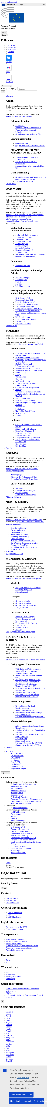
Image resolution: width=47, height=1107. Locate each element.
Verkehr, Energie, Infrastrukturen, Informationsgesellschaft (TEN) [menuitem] (28, 681)
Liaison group (11, 991)
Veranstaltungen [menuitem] (21, 493)
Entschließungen (17, 795)
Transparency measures (15, 939)
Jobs (7, 972)
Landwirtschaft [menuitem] (21, 621)
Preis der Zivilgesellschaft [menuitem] (25, 302)
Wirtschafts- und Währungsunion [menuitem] (27, 368)
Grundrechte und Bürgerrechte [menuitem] (27, 388)
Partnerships (15, 850)
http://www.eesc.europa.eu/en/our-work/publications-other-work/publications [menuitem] (22, 220)
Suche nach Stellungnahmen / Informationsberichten (23, 785)
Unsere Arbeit (11, 184)
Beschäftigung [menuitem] (20, 373)
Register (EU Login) (18, 768)
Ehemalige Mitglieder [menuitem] (23, 590)
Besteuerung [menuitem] (20, 413)
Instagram (12, 47)
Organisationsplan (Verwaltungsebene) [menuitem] (30, 146)
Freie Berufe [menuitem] (20, 625)
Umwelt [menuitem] (18, 379)
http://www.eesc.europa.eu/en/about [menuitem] (19, 116)
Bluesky (9, 62)
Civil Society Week (18, 827)
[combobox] (27, 88)
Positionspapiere (17, 793)
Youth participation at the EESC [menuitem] (27, 440)
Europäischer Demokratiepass (22, 833)
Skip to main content (9, 2)
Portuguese (10, 1052)
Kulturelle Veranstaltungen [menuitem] (25, 495)
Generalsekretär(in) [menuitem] (22, 143)
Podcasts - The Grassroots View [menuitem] (23, 541)
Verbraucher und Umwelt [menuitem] (25, 619)
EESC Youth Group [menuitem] (23, 741)
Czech (8, 1014)
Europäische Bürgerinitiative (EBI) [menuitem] (28, 309)
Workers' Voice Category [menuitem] (24, 617)
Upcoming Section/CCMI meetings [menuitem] (24, 479)
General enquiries (12, 903)
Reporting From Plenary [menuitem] (20, 536)
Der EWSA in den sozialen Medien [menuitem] (24, 543)
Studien (13, 816)
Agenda (9, 448)
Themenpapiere (16, 814)
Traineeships (10, 974)
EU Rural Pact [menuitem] (21, 446)
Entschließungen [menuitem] (21, 246)
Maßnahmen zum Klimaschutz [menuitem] (27, 358)
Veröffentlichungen (18, 812)
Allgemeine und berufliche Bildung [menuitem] (28, 370)
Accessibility (6, 86)
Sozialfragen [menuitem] (20, 409)
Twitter (11, 52)
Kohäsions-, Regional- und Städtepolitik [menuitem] (30, 360)
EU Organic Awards (18, 846)
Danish (8, 1016)
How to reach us (12, 898)
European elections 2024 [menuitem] (24, 300)
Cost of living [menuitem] (20, 444)
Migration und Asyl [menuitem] (22, 398)
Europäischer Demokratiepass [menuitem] (26, 304)
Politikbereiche (11, 326)
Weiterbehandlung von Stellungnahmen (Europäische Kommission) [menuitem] (30, 255)
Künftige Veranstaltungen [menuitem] (25, 490)
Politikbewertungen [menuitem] (22, 286)
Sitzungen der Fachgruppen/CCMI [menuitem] (24, 477)
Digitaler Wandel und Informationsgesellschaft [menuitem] (24, 365)
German (9, 1018)
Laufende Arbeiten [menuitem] (22, 248)
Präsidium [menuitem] (19, 132)
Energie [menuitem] (18, 375)
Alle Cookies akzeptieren (21, 1095)
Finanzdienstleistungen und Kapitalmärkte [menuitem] (25, 384)
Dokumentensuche (20, 808)
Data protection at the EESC (16, 927)
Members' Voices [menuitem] (17, 539)
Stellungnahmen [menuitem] (21, 239)
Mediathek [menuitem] (17, 549)
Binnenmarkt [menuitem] (20, 407)
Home (8, 863)
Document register (15, 913)
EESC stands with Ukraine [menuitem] (25, 319)
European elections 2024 (20, 829)
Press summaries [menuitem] (17, 532)
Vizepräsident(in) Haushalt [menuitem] (25, 130)
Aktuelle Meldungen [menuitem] (18, 528)
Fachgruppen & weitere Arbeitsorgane (20, 632)
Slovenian (9, 1059)
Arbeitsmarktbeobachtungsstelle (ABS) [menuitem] (30, 717)
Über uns (9, 96)
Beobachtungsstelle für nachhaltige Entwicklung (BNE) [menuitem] (28, 713)
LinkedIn (11, 45)
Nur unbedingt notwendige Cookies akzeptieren (27, 1101)
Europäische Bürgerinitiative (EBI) (24, 838)
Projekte (14, 818)
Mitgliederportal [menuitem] (21, 592)
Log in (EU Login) (18, 766)
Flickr (8, 72)
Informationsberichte (18, 791)
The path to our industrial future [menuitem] (27, 311)
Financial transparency (14, 944)
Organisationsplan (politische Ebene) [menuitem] (29, 134)
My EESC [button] (10, 751)
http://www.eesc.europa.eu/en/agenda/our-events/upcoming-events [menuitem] (22, 470)
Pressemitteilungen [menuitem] (18, 530)
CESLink (9, 993)
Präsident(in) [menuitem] (20, 126)
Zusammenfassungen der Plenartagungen (26, 799)
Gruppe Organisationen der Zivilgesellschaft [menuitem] (25, 606)
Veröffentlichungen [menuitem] (22, 278)
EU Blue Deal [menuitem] (20, 442)
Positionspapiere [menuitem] (21, 244)
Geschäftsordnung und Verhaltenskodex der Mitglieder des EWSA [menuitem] (30, 178)
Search (4, 35)
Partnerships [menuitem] (20, 321)
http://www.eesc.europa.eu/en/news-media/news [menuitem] (24, 520)
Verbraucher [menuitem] (20, 362)
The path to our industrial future (23, 840)
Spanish (9, 1025)
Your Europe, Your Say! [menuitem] (24, 306)
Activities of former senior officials (19, 948)
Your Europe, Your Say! (20, 836)
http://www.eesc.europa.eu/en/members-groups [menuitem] (23, 578)
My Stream (15, 760)
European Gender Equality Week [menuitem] (28, 437)
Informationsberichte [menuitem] (23, 242)
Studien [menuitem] (18, 282)
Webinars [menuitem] (19, 488)
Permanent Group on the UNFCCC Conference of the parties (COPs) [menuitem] (29, 744)
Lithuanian (10, 1042)
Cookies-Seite (23, 1077)
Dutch (8, 1048)
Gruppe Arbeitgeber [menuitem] (23, 601)
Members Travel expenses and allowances (22, 946)
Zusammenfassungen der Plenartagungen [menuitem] (24, 251)
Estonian (9, 1027)
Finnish (8, 1029)
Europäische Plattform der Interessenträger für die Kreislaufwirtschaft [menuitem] (25, 433)
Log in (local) (16, 764)
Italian (8, 1040)
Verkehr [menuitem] (18, 415)
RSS (7, 962)
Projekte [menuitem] (18, 284)
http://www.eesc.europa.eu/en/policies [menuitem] (30, 344)
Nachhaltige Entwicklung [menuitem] (25, 411)
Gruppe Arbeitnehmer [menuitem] (23, 603)
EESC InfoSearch (14, 917)
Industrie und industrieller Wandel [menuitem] (28, 392)
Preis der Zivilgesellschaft (20, 831)
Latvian (9, 1044)
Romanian (10, 1055)
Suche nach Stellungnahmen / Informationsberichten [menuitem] (26, 236)
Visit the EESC (11, 900)
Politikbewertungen (18, 821)
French (8, 1031)
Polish (8, 1050)
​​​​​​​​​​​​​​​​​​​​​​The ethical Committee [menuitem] (24, 181)
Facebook (12, 50)
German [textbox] (21, 89)
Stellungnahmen (17, 788)
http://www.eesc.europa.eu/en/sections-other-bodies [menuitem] (25, 660)
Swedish (9, 1061)
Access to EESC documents (16, 941)
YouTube (9, 82)
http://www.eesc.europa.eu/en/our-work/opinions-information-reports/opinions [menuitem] (25, 216)
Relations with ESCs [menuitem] (23, 324)
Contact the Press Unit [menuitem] (19, 545)
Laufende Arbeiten (20, 797)
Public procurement (13, 977)
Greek (8, 1020)
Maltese (9, 1046)
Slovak (8, 1057)
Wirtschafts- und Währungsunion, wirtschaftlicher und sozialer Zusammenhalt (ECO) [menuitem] (28, 671)
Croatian (9, 1035)
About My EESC (17, 753)
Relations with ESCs (18, 853)
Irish (7, 1033)
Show (4, 888)
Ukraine (9, 747)
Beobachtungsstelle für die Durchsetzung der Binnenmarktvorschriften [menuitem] (25, 708)
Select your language (9, 89)
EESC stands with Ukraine (21, 848)
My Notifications (17, 756)
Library (8, 915)
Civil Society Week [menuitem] (22, 298)
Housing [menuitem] (18, 390)
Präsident (9, 551)
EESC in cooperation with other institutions (22, 989)
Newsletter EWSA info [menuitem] (19, 534)
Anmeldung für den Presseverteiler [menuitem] (24, 547)
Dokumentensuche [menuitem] (22, 266)
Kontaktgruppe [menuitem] (21, 728)
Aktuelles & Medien (13, 497)
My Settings (15, 758)
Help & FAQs (16, 762)
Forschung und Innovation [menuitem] (25, 400)
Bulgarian (9, 1012)
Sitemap (9, 960)
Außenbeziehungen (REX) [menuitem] (25, 692)
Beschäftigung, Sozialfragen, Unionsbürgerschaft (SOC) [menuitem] (26, 685)
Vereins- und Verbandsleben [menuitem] (26, 623)
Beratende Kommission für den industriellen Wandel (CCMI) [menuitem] (27, 696)
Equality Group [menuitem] (21, 739)
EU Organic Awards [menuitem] (23, 317)
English (9, 1023)
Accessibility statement (14, 950)
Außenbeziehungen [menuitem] (22, 381)
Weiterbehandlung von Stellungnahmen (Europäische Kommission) (26, 802)
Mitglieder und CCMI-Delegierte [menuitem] (27, 588)
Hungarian (10, 1037)
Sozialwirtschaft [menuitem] (21, 627)
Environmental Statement (15, 929)
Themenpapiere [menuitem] (21, 280)
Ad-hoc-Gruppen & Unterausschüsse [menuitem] (29, 726)
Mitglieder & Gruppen (14, 554)
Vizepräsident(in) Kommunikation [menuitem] (28, 128)
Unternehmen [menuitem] (20, 377)
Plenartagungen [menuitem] (16, 475)
